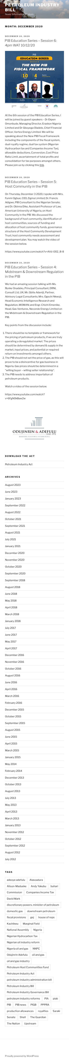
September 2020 (15, 573)
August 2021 (12, 532)
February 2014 (13, 770)
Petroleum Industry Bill (20, 986)
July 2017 (10, 627)
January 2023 (13, 498)
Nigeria (37, 929)
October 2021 (13, 519)
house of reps (46, 917)
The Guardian (38, 1017)
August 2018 (12, 587)
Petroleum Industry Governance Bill (28, 992)
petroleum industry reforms (23, 998)
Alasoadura (36, 879)
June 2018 (11, 593)
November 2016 (14, 661)
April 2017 (11, 648)
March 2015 (12, 750)
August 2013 (12, 791)
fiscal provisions (16, 917)
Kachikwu (12, 923)
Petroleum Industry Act (18, 464)
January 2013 (13, 825)
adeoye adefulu (16, 879)
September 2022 (15, 505)
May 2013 (11, 804)
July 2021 (10, 539)
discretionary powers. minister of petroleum (33, 904)
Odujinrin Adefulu (17, 954)
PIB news (20, 1004)
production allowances (20, 1011)
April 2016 (11, 689)
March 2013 (12, 818)
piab (55, 998)
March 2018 (12, 614)
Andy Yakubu (38, 886)
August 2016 (12, 675)
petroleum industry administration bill (29, 979)
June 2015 (11, 736)
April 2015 (11, 743)
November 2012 (14, 832)
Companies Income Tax (40, 892)
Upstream (30, 1023)
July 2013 (10, 798)
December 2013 (14, 777)
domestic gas (15, 911)
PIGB (33, 1004)
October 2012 (13, 838)
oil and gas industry (18, 961)
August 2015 (12, 729)
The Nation (13, 1023)
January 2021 (12, 546)
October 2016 (13, 668)
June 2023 (11, 491)
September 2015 (15, 723)
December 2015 (14, 709)
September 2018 (15, 580)
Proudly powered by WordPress (22, 1056)
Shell (23, 1017)
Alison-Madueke (16, 886)
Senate (11, 1017)
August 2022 (12, 512)
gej (32, 917)
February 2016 (13, 702)
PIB (9, 1004)
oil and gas (38, 954)
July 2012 (10, 859)
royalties (43, 1011)
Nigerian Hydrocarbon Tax (22, 936)
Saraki (56, 1011)
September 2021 (15, 525)
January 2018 (13, 621)
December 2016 (14, 655)
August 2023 (13, 484)
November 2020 (14, 559)
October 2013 (13, 784)
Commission (14, 892)
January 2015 (13, 757)
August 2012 (12, 852)
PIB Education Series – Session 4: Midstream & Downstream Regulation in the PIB (34, 271)
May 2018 (11, 600)
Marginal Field (31, 923)
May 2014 (11, 764)
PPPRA (45, 1004)
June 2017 (11, 634)
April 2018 (11, 607)
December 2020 (14, 553)
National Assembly (18, 929)
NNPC (36, 948)
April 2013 (11, 811)
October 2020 (13, 566)
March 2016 (12, 696)
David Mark (13, 898)
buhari (54, 886)
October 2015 (13, 716)
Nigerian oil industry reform (23, 942)
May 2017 (10, 641)
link (42, 165)
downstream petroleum (41, 911)
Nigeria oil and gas (17, 948)
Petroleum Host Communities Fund (28, 967)
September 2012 (15, 845)
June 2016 (11, 682)
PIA (46, 998)
